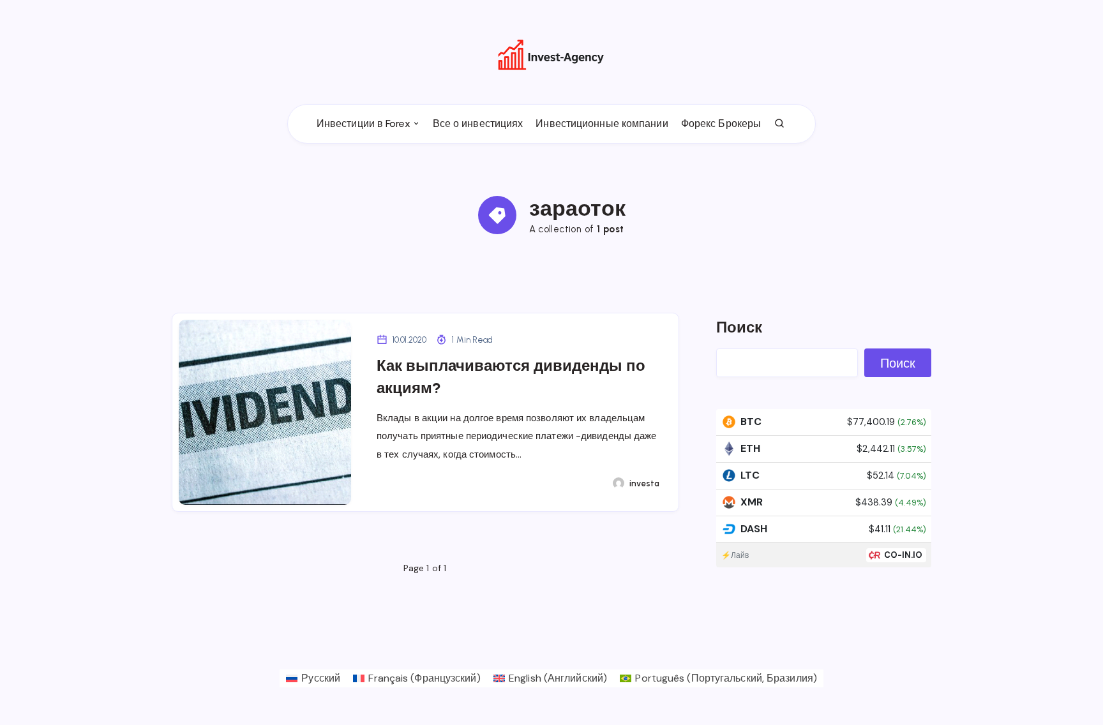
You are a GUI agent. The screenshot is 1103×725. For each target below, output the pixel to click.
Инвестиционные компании (602, 123)
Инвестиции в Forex (363, 123)
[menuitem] (313, 678)
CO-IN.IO (903, 554)
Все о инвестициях (478, 123)
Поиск (739, 327)
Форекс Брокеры (721, 123)
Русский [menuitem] (320, 678)
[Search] (780, 123)
